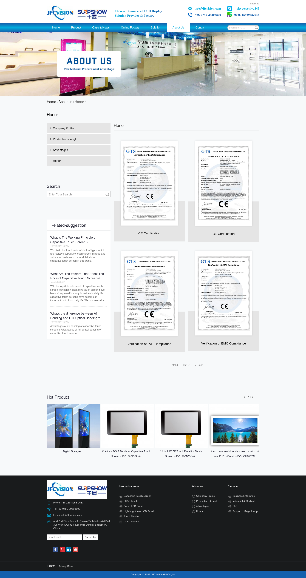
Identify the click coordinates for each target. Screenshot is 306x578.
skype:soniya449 (248, 8)
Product (76, 27)
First (184, 365)
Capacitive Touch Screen (135, 495)
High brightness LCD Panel (136, 511)
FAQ (232, 506)
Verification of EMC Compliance (223, 343)
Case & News (101, 27)
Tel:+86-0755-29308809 (66, 508)
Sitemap (254, 3)
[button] (244, 397)
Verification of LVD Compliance (149, 344)
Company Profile (63, 128)
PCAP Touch (128, 501)
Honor (79, 101)
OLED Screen (129, 521)
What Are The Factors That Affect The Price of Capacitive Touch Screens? (77, 275)
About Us (178, 27)
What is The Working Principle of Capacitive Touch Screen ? (73, 239)
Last (200, 365)
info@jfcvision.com (208, 8)
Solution (156, 27)
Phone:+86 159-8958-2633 (68, 502)
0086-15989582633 (246, 14)
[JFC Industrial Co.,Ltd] (77, 12)
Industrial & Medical (241, 501)
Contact (200, 27)
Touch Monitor (129, 516)
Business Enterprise (241, 495)
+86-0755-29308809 (208, 14)
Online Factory (130, 27)
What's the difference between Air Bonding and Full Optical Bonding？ (75, 315)
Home (56, 27)
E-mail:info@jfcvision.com (67, 515)
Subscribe (90, 537)
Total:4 (174, 365)
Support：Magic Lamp (243, 511)
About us (65, 101)
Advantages (60, 150)
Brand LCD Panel (131, 506)
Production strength (65, 139)
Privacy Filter (65, 566)
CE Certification (149, 233)
